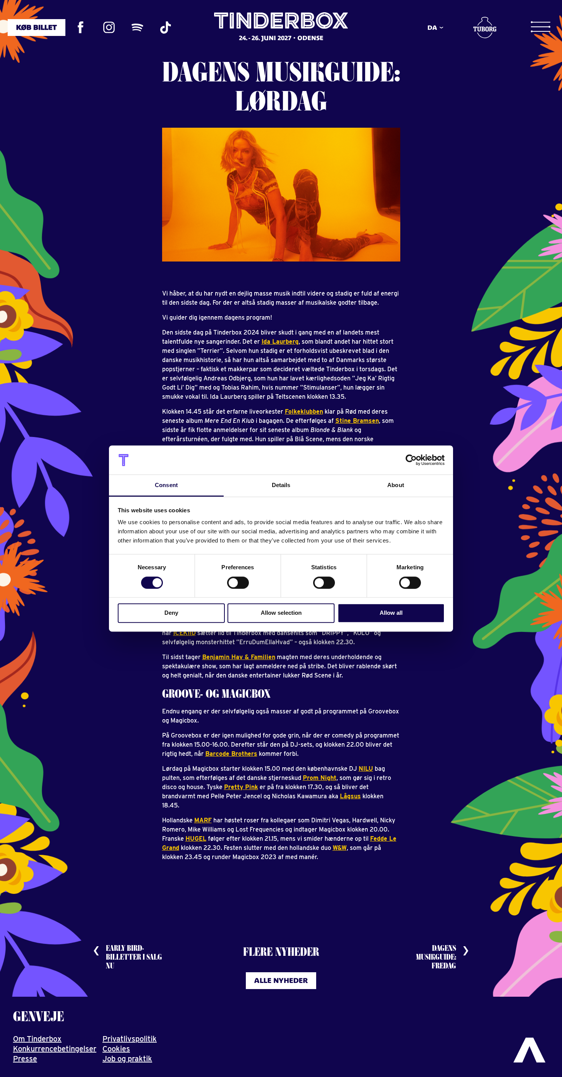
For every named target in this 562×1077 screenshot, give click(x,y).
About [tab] (395, 485)
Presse (25, 1058)
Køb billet (36, 27)
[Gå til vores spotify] (137, 27)
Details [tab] (281, 485)
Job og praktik (127, 1058)
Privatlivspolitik (129, 1038)
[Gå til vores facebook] (81, 27)
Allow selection (281, 612)
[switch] (238, 583)
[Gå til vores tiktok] (165, 27)
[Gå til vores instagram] (109, 27)
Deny (171, 612)
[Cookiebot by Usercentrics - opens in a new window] (411, 460)
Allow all (391, 612)
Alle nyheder (281, 980)
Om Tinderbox (37, 1038)
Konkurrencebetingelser (54, 1048)
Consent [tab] (166, 485)
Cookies (116, 1048)
